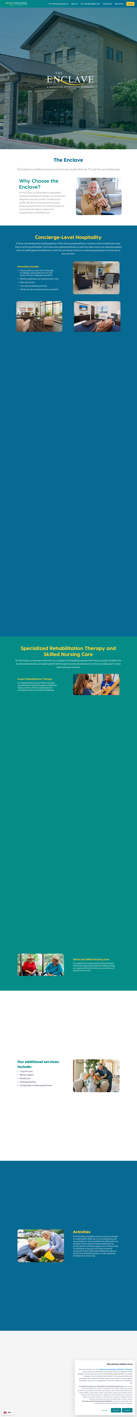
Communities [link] (107, 4)
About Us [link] (74, 4)
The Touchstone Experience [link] (58, 4)
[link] (15, 3)
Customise (104, 1410)
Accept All (127, 1410)
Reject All (116, 1410)
